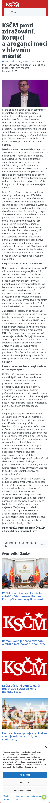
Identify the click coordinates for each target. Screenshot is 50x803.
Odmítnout (25, 782)
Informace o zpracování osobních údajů (29, 798)
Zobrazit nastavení (25, 790)
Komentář (30, 61)
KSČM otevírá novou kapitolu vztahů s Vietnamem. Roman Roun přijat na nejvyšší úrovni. (22, 596)
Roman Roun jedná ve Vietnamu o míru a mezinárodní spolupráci (24, 642)
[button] (45, 746)
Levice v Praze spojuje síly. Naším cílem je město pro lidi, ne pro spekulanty (24, 736)
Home (5, 61)
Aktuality (17, 61)
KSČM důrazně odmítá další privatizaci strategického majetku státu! (21, 689)
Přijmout (25, 775)
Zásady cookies (6, 798)
